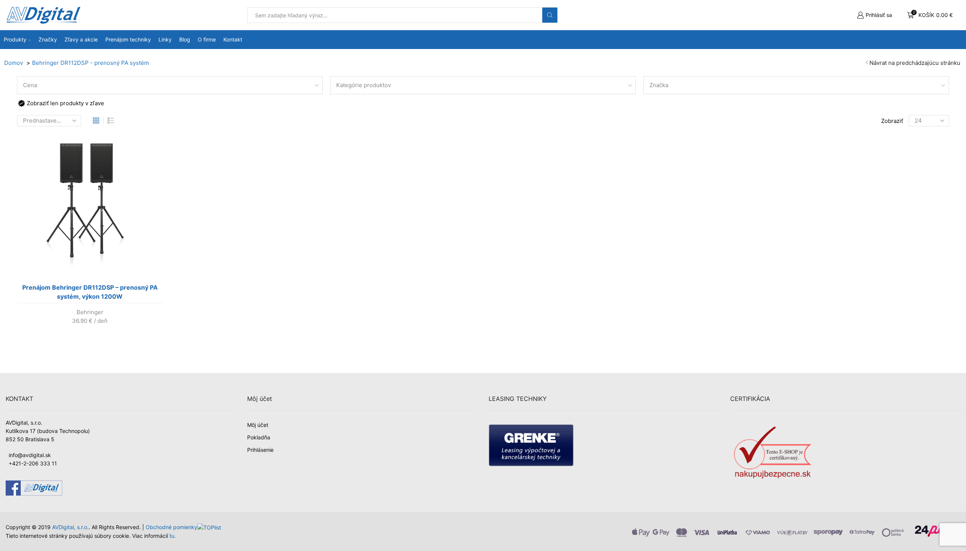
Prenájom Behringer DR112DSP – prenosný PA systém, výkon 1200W (90, 292)
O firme (207, 39)
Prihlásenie (260, 450)
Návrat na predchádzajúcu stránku (914, 62)
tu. (172, 536)
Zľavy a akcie (81, 39)
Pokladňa (258, 437)
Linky (165, 39)
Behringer (90, 312)
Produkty (15, 39)
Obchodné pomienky (171, 527)
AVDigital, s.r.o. (70, 527)
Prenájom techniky (128, 39)
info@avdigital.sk (30, 455)
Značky (47, 39)
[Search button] (549, 15)
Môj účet (257, 425)
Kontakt (232, 39)
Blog (184, 39)
